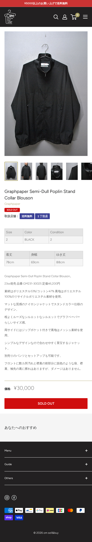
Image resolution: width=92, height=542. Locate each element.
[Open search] (56, 17)
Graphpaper (12, 203)
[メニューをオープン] (85, 17)
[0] (74, 17)
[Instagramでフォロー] (6, 497)
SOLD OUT (46, 404)
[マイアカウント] (65, 17)
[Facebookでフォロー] (14, 497)
